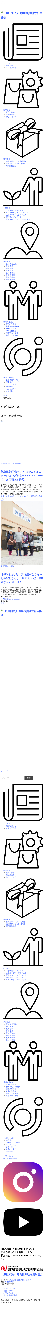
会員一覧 (9, 386)
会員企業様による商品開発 (16, 161)
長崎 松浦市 (10, 279)
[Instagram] (23, 1201)
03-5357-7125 (9, 1282)
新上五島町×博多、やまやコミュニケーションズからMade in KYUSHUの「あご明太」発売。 (22, 475)
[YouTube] (23, 1241)
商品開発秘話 (11, 166)
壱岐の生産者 (11, 328)
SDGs (33, 496)
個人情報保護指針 (10, 1158)
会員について (8, 1291)
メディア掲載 (11, 68)
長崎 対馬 (9, 271)
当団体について (12, 380)
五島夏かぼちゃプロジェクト (17, 213)
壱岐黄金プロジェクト (14, 217)
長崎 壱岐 (9, 268)
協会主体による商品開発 (15, 163)
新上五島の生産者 (13, 326)
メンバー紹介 (11, 384)
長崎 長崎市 (10, 277)
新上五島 (38, 496)
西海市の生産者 (12, 333)
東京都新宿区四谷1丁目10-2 (20, 1280)
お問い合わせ (8, 1156)
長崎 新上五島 (11, 264)
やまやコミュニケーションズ (12, 496)
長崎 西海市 (10, 273)
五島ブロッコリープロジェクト (18, 219)
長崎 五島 (9, 266)
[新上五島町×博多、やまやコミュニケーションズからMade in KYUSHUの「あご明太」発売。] (22, 422)
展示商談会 (10, 114)
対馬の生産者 (11, 331)
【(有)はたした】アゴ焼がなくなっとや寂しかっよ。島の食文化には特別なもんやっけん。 (22, 578)
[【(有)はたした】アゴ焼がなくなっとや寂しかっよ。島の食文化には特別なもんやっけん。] (22, 564)
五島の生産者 (11, 324)
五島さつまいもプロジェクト (17, 215)
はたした (26, 496)
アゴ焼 (3, 599)
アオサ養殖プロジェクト (15, 210)
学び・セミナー (12, 117)
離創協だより (11, 65)
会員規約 (9, 391)
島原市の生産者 (12, 335)
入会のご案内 (11, 389)
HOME (6, 396)
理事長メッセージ (13, 382)
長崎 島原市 (10, 275)
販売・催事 (10, 112)
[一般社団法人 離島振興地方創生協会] (22, 17)
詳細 (2, 500)
